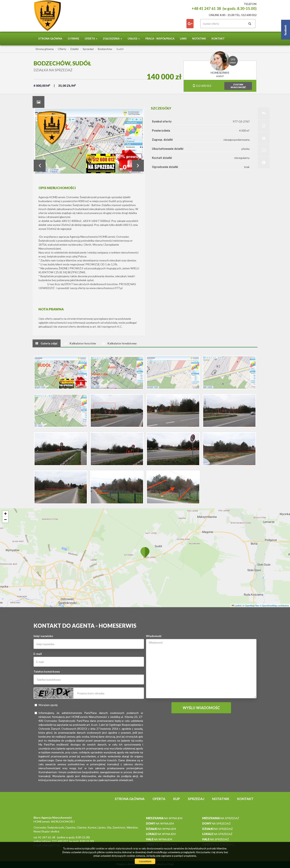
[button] (145, 552)
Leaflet (237, 605)
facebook (190, 23)
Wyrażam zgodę (48, 705)
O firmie (73, 38)
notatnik (199, 38)
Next (138, 166)
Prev (40, 166)
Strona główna (50, 38)
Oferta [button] (90, 38)
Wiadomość (154, 636)
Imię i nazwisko (43, 636)
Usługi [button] (133, 38)
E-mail (38, 653)
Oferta (158, 799)
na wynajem (164, 818)
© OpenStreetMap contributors (274, 605)
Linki (183, 38)
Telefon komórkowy (47, 671)
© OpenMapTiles (251, 605)
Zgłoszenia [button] (111, 38)
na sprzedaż (220, 818)
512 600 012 (203, 85)
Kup (176, 799)
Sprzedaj (196, 799)
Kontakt (218, 38)
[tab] (38, 102)
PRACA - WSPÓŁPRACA (159, 38)
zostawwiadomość (238, 86)
